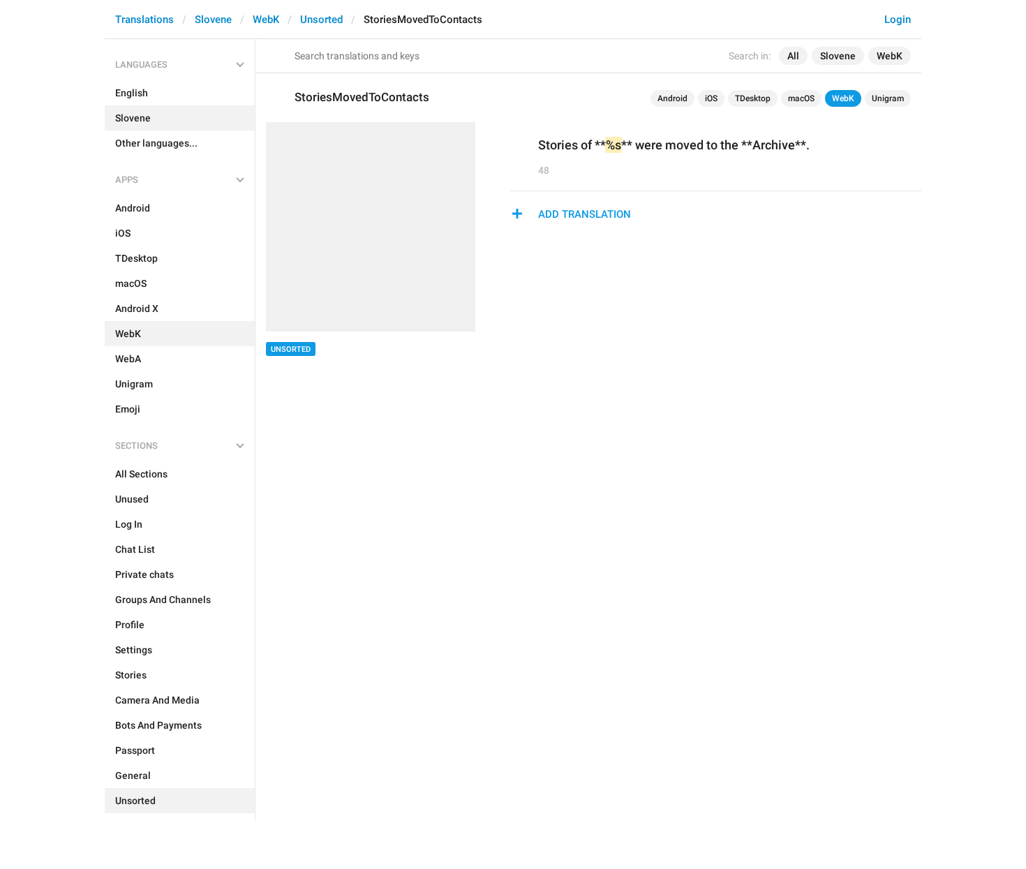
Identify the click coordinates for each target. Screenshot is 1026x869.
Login (897, 19)
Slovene (213, 19)
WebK (266, 19)
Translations (144, 19)
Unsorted (321, 19)
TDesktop (753, 98)
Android (672, 98)
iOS (711, 98)
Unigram (888, 98)
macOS (801, 98)
